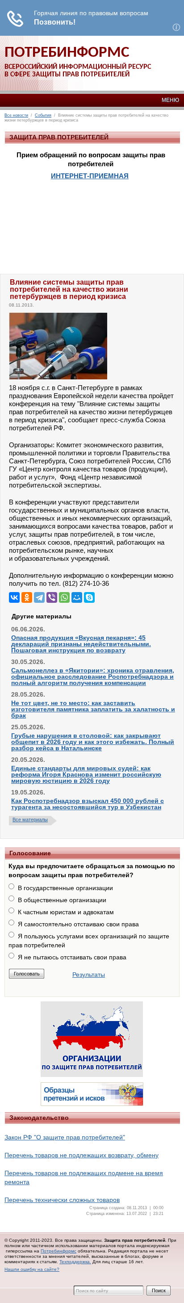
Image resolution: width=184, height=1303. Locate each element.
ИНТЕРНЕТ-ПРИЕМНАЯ (90, 176)
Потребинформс (58, 1250)
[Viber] (51, 597)
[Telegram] (39, 597)
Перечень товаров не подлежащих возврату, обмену (81, 1155)
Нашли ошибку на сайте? (31, 1269)
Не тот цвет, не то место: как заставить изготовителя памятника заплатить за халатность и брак (93, 709)
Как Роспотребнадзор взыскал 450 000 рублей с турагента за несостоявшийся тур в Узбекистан (87, 804)
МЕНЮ (170, 100)
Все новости (16, 115)
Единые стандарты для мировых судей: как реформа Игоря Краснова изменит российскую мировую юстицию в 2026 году (86, 774)
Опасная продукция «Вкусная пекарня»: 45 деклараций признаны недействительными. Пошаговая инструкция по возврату (81, 644)
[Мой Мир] (76, 597)
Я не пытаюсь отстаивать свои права (72, 957)
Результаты (88, 974)
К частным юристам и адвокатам (66, 912)
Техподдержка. (75, 1261)
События (43, 115)
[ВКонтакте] (14, 597)
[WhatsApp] (64, 597)
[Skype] (89, 597)
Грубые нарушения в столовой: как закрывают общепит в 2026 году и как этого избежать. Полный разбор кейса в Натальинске (92, 742)
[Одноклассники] (26, 597)
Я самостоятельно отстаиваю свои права (78, 924)
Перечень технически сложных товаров (62, 1199)
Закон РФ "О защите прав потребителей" (64, 1137)
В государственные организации (65, 887)
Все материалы (30, 819)
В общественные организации (62, 900)
